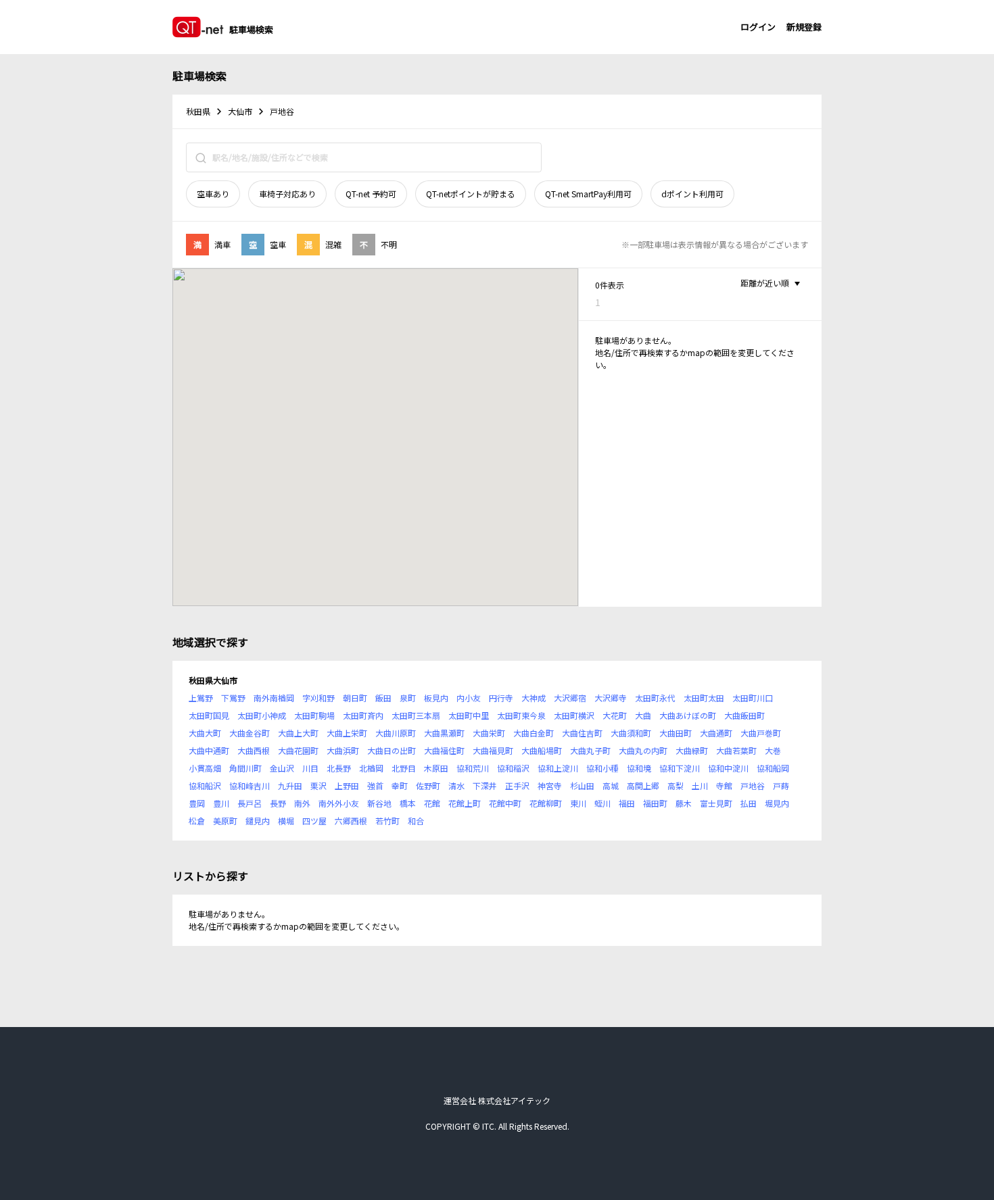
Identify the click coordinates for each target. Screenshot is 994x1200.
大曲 (643, 715)
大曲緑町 (692, 750)
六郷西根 (351, 820)
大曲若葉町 (736, 750)
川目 (310, 768)
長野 (278, 803)
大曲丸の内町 (643, 750)
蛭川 (602, 803)
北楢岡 (371, 768)
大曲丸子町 (590, 750)
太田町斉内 (363, 715)
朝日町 (355, 697)
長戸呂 (249, 803)
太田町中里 (468, 715)
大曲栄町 (489, 733)
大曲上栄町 (347, 733)
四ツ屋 (314, 820)
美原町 (225, 820)
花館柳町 (545, 803)
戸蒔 (781, 785)
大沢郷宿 (570, 697)
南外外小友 (338, 803)
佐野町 (428, 785)
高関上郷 (643, 785)
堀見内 (777, 803)
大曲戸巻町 (760, 733)
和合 (416, 820)
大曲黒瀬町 (444, 733)
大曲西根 (253, 750)
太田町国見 (209, 715)
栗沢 (318, 785)
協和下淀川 (679, 768)
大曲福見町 (493, 750)
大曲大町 (205, 733)
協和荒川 (472, 768)
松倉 (197, 820)
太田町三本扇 (416, 715)
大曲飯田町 (744, 715)
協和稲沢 (513, 768)
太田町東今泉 (521, 715)
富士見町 (716, 803)
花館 (432, 803)
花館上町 (464, 803)
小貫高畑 (205, 768)
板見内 (436, 697)
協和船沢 (205, 785)
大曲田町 (675, 733)
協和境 (639, 768)
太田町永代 (655, 697)
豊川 (221, 803)
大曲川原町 (395, 733)
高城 (610, 785)
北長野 (339, 768)
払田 (748, 803)
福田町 (655, 803)
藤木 (684, 803)
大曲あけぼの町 (687, 715)
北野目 (404, 768)
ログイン (758, 26)
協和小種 (602, 768)
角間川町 (245, 768)
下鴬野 (233, 697)
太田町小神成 (261, 715)
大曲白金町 (533, 733)
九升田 (290, 785)
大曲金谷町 (249, 733)
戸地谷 (752, 785)
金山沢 (282, 768)
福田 (627, 803)
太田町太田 (704, 697)
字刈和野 (318, 697)
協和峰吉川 (249, 785)
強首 (375, 785)
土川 (700, 785)
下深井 (485, 785)
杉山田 (582, 785)
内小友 (468, 697)
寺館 (724, 785)
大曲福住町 (444, 750)
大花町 (614, 715)
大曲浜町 (343, 750)
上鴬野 (201, 697)
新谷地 (379, 803)
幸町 (400, 785)
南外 (302, 803)
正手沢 (517, 785)
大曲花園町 (298, 750)
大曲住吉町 (582, 733)
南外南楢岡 (274, 697)
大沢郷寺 (610, 697)
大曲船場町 (541, 750)
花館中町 (505, 803)
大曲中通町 (209, 750)
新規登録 (804, 26)
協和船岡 (773, 768)
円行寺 (501, 697)
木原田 (436, 768)
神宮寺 (550, 785)
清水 (456, 785)
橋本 (408, 803)
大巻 (773, 750)
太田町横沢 (574, 715)
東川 (578, 803)
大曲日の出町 (391, 750)
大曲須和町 (631, 733)
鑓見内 (257, 820)
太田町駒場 (314, 715)
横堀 (286, 820)
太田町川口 (752, 697)
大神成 (533, 697)
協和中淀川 (728, 768)
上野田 (347, 785)
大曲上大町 (298, 733)
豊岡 (197, 803)
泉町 (408, 697)
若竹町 (387, 820)
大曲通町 (716, 733)
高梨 (675, 785)
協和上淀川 (558, 768)
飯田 (383, 697)
